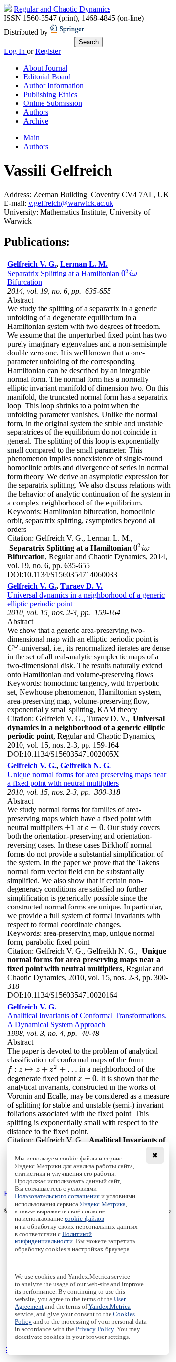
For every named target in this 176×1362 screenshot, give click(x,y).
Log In (15, 51)
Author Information (53, 85)
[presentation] (129, 273)
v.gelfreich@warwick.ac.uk (70, 203)
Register (48, 51)
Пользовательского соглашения (57, 1196)
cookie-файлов (84, 1218)
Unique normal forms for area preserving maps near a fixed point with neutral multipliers (86, 778)
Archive (35, 121)
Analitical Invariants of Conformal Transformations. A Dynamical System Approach (87, 1020)
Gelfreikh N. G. (85, 765)
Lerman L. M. (84, 264)
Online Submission (52, 103)
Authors (35, 112)
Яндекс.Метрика (103, 1204)
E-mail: (16, 203)
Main (31, 137)
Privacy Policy (95, 1329)
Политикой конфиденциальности (53, 1238)
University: (22, 212)
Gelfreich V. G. (31, 264)
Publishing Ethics (50, 94)
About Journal (45, 68)
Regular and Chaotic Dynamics (62, 9)
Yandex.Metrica (109, 1306)
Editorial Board (47, 77)
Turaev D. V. (81, 586)
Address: (18, 194)
